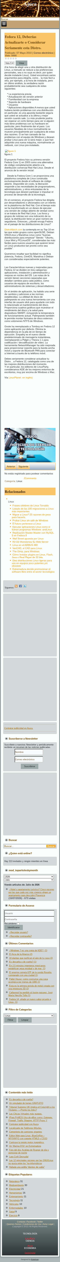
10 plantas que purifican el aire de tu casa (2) (31, 958)
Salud (12, 1211)
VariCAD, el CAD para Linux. (27, 548)
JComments (30, 478)
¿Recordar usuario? (18, 932)
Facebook (31, 1222)
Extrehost (34, 1259)
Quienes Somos (14, 1224)
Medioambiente (16, 1185)
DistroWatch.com (13, 229)
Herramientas (15, 1193)
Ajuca (30, 1246)
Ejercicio (13, 1215)
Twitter (40, 1222)
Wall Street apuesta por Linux (28, 538)
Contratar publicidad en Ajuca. (18, 728)
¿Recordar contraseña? (20, 936)
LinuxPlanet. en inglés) (21, 377)
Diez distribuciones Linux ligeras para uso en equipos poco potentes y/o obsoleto (32, 563)
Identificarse (14, 927)
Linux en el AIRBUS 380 (25, 545)
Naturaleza (14, 1181)
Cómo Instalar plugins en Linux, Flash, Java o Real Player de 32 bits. (32, 556)
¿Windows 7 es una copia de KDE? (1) (28, 950)
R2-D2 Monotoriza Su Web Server (30, 541)
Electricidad (14, 1189)
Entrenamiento (16, 1196)
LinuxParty (30, 1238)
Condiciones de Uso (32, 1224)
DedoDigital (30, 1253)
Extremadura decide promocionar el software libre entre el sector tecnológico (33, 570)
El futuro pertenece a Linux (26, 523)
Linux (19, 481)
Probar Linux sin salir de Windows (30, 520)
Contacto (21, 1222)
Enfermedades (16, 1208)
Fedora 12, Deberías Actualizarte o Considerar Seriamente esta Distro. (25, 42)
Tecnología (14, 1200)
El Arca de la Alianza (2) (20, 954)
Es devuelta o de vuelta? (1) (22, 961)
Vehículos (14, 1204)
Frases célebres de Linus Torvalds (30, 505)
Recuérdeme (10, 923)
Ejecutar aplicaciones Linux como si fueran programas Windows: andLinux (32, 528)
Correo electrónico (44, 52)
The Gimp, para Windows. (26, 551)
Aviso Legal (48, 1224)
